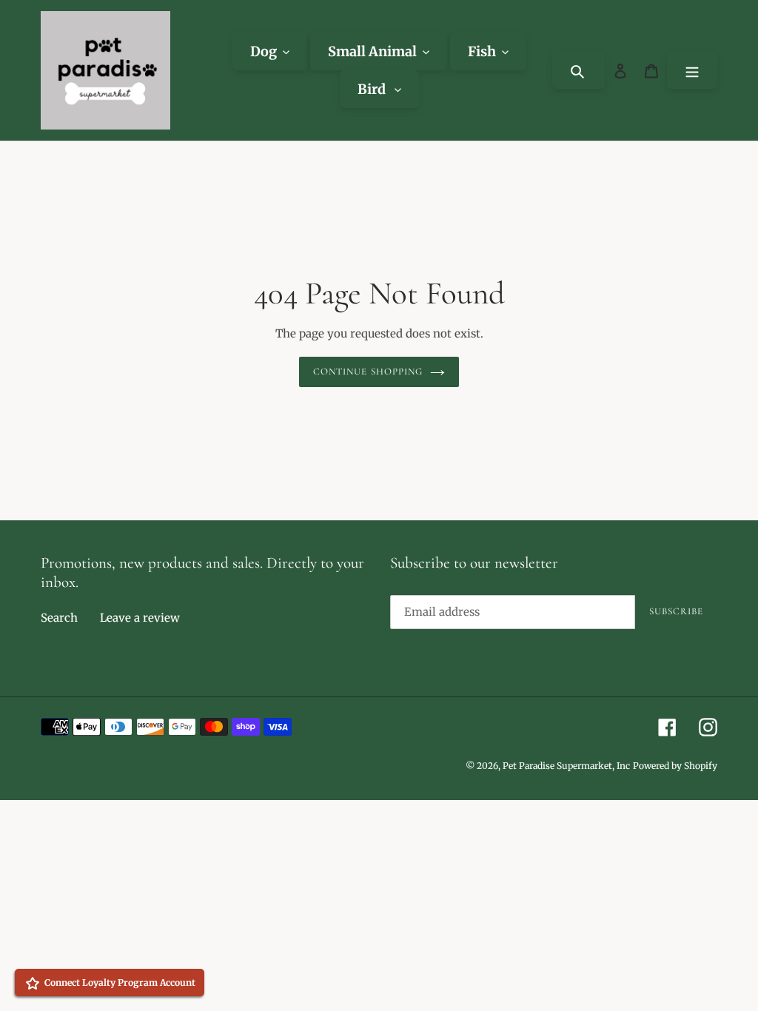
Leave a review (140, 618)
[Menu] (692, 70)
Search (59, 618)
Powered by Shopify (675, 765)
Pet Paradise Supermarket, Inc (566, 765)
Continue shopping (368, 371)
